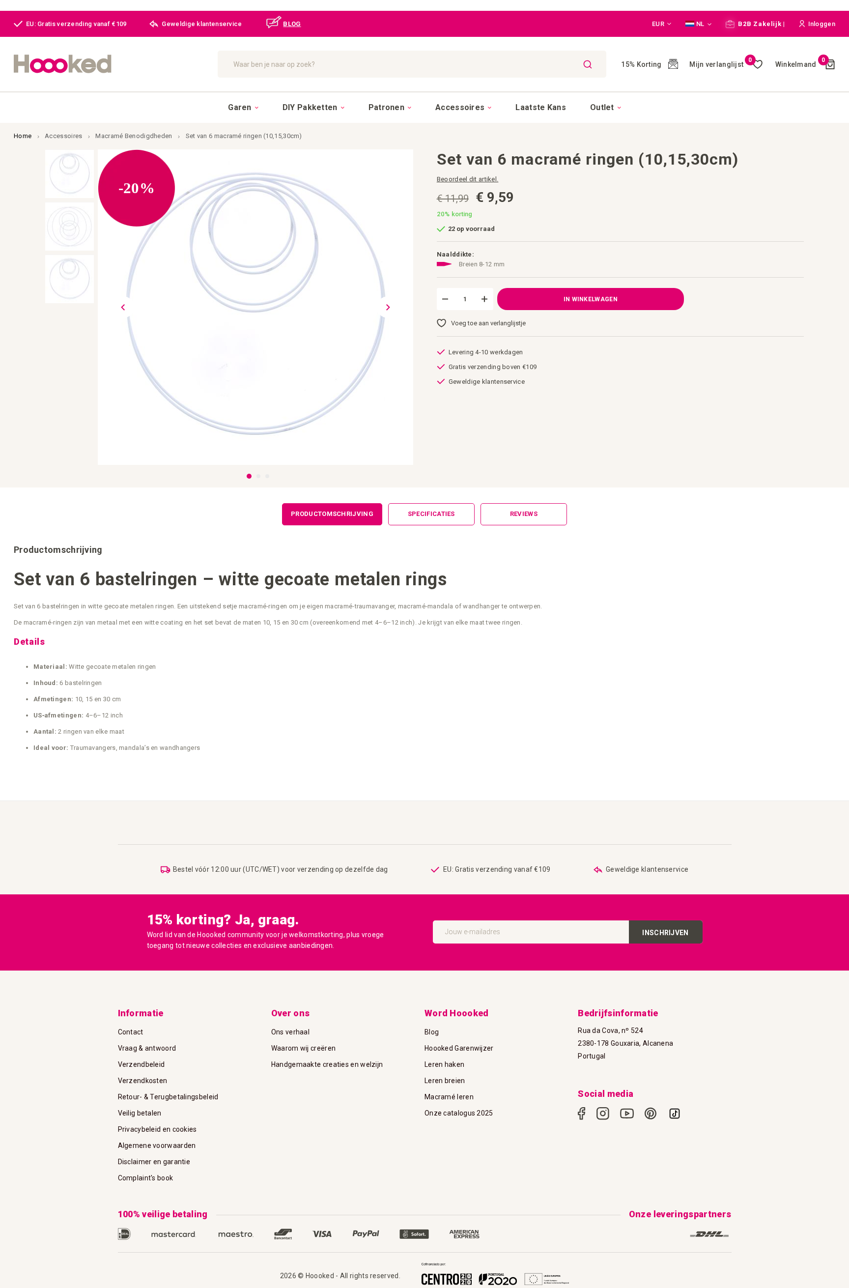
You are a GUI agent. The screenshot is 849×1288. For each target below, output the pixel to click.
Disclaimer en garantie (154, 1162)
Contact (130, 1032)
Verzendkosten (143, 1081)
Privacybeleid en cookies (157, 1129)
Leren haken (444, 1064)
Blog (431, 1032)
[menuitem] (243, 107)
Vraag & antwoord (147, 1048)
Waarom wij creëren (303, 1048)
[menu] (424, 107)
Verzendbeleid (141, 1064)
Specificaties (431, 513)
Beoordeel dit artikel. (468, 179)
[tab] (332, 514)
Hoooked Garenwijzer (459, 1048)
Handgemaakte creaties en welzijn (327, 1064)
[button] (662, 24)
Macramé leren (449, 1097)
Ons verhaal (290, 1032)
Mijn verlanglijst (720, 64)
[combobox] (412, 64)
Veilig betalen (140, 1113)
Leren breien (444, 1081)
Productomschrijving (332, 513)
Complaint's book (145, 1178)
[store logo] (111, 64)
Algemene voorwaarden (157, 1145)
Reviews (524, 513)
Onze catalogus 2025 (458, 1113)
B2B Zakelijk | (761, 24)
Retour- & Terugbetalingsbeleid (168, 1097)
